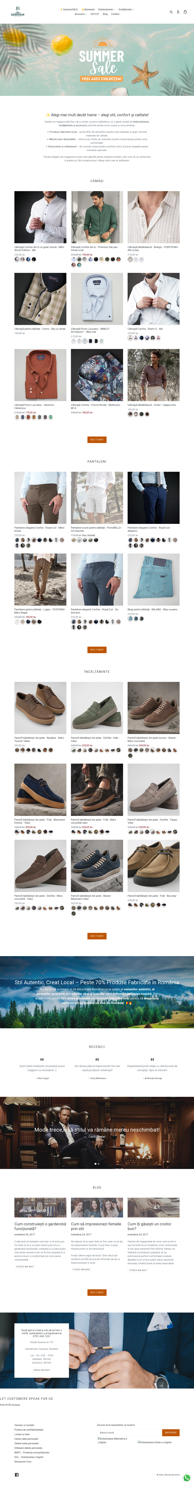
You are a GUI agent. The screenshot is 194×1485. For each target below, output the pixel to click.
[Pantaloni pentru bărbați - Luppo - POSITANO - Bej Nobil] (22, 621)
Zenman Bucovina (172, 1475)
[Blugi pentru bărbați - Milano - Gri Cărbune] (141, 618)
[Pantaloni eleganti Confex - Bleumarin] (45, 540)
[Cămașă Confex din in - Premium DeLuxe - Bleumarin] (96, 259)
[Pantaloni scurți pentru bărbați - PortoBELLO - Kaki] (90, 540)
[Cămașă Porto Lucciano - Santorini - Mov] (45, 417)
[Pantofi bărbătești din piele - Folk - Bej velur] (39, 831)
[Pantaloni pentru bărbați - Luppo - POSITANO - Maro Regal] (34, 621)
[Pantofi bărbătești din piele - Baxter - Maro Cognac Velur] (158, 750)
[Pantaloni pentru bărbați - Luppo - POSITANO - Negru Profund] (39, 621)
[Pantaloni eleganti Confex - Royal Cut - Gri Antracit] (17, 540)
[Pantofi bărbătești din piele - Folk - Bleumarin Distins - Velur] (17, 831)
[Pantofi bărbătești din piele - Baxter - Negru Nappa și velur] (169, 750)
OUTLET (94, 14)
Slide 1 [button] (95, 1164)
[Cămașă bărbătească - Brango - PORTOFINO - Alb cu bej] (130, 259)
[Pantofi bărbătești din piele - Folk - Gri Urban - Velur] (28, 831)
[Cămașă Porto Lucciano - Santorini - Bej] (17, 417)
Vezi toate (97, 439)
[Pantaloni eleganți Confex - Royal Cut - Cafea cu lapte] (22, 540)
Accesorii (81, 13)
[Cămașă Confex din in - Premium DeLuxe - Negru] (112, 259)
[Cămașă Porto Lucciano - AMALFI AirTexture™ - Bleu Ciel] (84, 341)
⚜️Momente (88, 9)
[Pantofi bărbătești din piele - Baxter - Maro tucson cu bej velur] (164, 750)
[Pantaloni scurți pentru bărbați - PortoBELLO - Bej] (73, 540)
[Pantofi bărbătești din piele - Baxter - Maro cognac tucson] (175, 750)
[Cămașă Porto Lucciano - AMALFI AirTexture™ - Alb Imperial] (73, 341)
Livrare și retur (22, 1434)
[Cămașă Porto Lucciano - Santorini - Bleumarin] (22, 417)
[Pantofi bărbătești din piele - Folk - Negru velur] (50, 831)
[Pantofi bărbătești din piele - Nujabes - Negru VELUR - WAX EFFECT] (39, 750)
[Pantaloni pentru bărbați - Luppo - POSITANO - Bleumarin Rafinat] (28, 621)
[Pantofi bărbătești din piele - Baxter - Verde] (130, 755)
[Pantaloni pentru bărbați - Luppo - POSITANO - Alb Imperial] (17, 621)
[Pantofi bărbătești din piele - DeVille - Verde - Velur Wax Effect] (118, 750)
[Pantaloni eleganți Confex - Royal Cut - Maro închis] (34, 540)
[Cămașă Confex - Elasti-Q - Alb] (130, 337)
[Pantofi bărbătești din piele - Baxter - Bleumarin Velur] (136, 750)
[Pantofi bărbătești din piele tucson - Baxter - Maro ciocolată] (152, 750)
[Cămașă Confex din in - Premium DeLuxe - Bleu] (90, 259)
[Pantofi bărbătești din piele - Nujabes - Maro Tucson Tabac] (22, 750)
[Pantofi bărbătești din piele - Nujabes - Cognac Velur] (45, 750)
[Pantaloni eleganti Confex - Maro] (62, 540)
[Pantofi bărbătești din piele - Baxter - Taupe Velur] (147, 750)
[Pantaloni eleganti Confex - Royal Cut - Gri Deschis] (56, 540)
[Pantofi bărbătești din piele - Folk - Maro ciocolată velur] (45, 831)
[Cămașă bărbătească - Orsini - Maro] (147, 414)
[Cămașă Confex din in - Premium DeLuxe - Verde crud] (79, 259)
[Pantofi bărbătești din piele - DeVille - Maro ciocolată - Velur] (79, 750)
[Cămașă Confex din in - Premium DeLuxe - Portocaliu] (118, 259)
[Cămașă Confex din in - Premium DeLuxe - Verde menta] (79, 265)
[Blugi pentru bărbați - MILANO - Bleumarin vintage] (136, 618)
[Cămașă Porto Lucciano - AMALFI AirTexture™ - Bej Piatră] (79, 341)
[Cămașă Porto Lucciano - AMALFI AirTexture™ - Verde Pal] (101, 341)
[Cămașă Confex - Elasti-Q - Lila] (147, 337)
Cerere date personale (26, 1438)
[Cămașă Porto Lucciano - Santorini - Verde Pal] (50, 417)
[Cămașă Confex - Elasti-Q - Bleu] (136, 337)
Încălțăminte (127, 9)
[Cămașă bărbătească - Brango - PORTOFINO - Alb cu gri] (141, 259)
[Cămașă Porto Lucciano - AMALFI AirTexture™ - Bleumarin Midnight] (90, 341)
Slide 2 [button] (98, 1164)
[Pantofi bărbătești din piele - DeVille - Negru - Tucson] (112, 750)
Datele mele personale (26, 1443)
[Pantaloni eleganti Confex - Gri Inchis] (50, 540)
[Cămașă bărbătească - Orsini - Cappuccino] (130, 414)
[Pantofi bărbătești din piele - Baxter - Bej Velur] (130, 750)
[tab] (95, 1164)
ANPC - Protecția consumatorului (31, 1452)
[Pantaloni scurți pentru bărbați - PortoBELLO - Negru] (96, 540)
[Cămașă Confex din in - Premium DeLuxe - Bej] (84, 259)
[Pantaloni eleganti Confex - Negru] (17, 545)
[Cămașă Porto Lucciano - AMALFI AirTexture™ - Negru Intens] (96, 341)
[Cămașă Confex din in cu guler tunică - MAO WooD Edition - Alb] (17, 259)
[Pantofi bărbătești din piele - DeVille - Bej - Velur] (84, 750)
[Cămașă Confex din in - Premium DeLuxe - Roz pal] (73, 265)
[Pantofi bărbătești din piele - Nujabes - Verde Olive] (34, 750)
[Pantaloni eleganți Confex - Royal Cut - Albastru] (39, 540)
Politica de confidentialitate (28, 1429)
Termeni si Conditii (24, 1425)
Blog (105, 14)
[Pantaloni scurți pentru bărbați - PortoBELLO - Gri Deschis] (79, 540)
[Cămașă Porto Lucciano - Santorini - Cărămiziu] (28, 417)
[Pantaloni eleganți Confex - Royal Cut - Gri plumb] (28, 545)
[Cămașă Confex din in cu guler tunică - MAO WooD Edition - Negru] (34, 259)
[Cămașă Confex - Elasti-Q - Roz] (158, 337)
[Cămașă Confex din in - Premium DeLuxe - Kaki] (107, 259)
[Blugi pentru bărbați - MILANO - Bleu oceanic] (130, 618)
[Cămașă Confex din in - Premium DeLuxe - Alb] (73, 259)
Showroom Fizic (23, 1461)
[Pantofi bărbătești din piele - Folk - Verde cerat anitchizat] (34, 831)
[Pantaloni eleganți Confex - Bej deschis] (22, 545)
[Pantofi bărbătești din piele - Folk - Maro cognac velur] (22, 831)
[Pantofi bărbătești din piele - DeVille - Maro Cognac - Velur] (107, 750)
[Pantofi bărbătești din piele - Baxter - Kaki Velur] (141, 750)
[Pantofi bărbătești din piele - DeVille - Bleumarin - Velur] (90, 750)
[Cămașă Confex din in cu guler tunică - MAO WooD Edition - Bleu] (28, 259)
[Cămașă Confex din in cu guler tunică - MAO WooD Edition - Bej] (22, 259)
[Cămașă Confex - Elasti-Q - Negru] (152, 337)
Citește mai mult (25, 1267)
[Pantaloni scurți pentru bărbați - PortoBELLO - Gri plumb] (84, 540)
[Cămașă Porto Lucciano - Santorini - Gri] (39, 417)
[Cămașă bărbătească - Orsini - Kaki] (141, 414)
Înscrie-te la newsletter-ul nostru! (116, 1425)
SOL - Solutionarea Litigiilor (28, 1457)
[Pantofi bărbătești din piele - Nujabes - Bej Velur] (17, 750)
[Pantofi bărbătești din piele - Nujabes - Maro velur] (50, 750)
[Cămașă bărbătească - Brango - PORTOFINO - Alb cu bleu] (136, 259)
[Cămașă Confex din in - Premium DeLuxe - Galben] (101, 259)
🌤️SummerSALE (69, 9)
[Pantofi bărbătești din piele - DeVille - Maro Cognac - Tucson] (101, 750)
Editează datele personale (28, 1448)
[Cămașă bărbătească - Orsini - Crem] (136, 414)
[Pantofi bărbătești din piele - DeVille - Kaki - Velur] (73, 750)
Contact (115, 14)
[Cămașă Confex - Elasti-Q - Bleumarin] (141, 337)
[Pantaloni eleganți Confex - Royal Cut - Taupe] (28, 540)
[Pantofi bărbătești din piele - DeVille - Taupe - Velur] (96, 750)
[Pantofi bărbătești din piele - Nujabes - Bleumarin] (28, 750)
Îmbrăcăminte (107, 9)
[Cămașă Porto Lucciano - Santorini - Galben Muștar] (34, 417)
